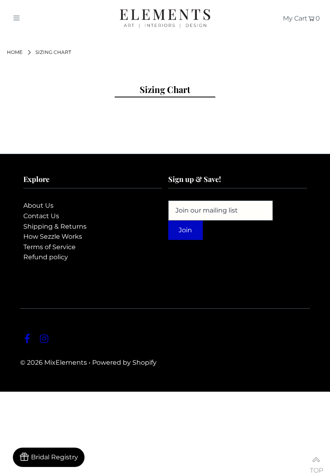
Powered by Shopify (124, 362)
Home (15, 52)
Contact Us (41, 216)
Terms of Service (49, 247)
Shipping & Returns (55, 226)
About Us (38, 205)
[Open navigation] (33, 17)
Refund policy (45, 257)
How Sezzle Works (52, 236)
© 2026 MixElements (53, 362)
